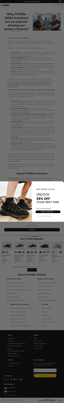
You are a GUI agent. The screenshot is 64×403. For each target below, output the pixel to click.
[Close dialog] (63, 181)
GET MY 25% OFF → (48, 212)
